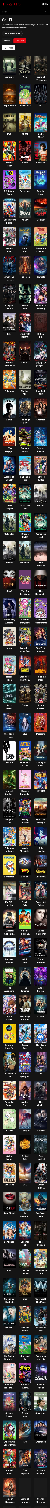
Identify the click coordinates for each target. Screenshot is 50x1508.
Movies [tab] (7, 41)
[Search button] (46, 11)
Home (4, 12)
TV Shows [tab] (20, 41)
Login (45, 4)
